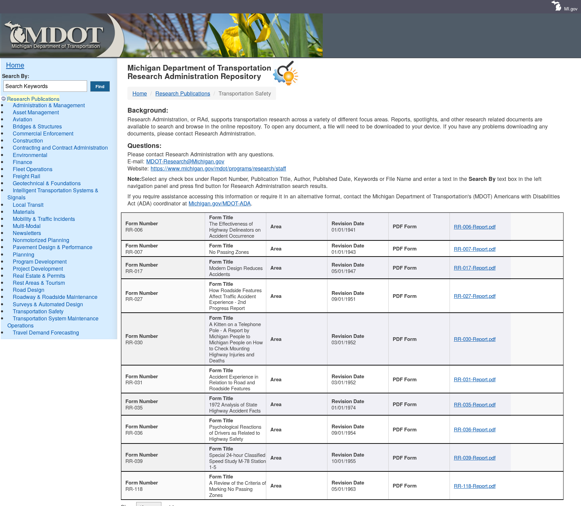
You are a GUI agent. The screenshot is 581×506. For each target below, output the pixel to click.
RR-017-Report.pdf (475, 267)
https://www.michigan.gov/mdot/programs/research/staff (218, 168)
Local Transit (28, 204)
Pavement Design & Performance (52, 247)
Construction (28, 140)
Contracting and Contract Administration (60, 147)
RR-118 (134, 488)
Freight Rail (26, 176)
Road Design (28, 290)
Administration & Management (49, 105)
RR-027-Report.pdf (475, 295)
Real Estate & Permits (39, 275)
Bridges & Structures (37, 126)
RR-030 (134, 342)
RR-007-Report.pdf (475, 248)
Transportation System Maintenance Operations (53, 321)
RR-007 (134, 251)
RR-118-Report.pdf (475, 485)
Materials (24, 212)
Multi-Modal (27, 226)
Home (15, 65)
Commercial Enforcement (43, 133)
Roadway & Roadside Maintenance (55, 297)
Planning (23, 254)
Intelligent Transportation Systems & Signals (53, 193)
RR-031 (134, 382)
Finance (22, 162)
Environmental (30, 155)
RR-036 (134, 432)
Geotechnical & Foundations (47, 183)
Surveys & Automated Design (48, 304)
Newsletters (27, 233)
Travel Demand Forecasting (46, 332)
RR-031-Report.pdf (475, 379)
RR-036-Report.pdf (475, 429)
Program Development (40, 261)
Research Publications (33, 98)
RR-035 (134, 407)
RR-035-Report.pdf (475, 404)
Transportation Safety (38, 311)
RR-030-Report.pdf (475, 338)
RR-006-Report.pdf (475, 226)
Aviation (22, 119)
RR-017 (134, 270)
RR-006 (134, 229)
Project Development (38, 268)
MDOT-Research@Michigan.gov (185, 161)
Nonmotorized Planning (41, 240)
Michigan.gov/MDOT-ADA (220, 203)
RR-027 (134, 298)
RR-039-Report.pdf (475, 457)
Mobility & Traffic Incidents (44, 219)
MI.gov (571, 8)
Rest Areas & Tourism (39, 282)
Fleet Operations (32, 169)
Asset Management (36, 112)
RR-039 (134, 460)
